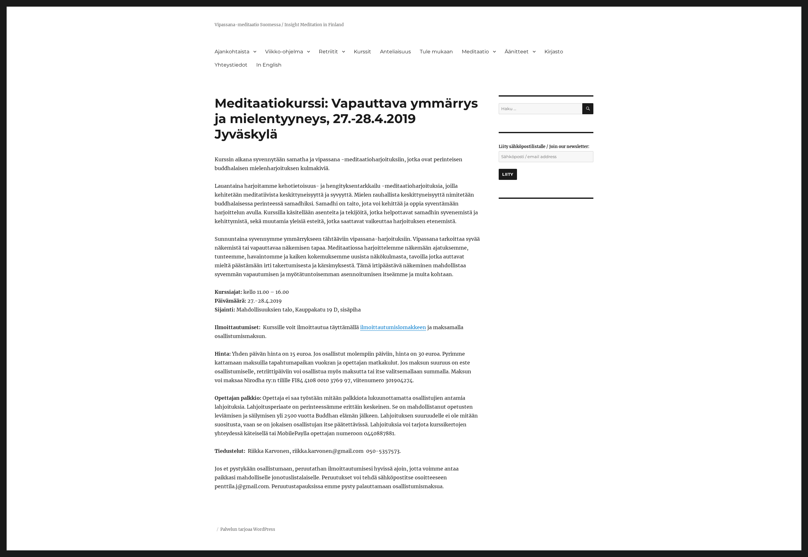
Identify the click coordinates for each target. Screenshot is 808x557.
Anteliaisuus (395, 52)
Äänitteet (517, 52)
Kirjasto (553, 52)
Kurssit (362, 52)
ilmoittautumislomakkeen (393, 327)
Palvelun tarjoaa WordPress (247, 529)
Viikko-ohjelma (284, 52)
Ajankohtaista (232, 52)
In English (269, 65)
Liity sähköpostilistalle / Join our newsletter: (544, 146)
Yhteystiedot (231, 65)
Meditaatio (475, 52)
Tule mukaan (436, 52)
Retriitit (328, 52)
